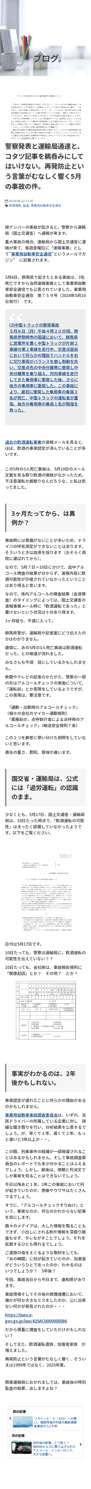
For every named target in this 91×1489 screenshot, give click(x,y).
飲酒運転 (15, 205)
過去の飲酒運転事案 (23, 442)
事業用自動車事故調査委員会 (31, 1115)
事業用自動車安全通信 (46, 205)
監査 (26, 205)
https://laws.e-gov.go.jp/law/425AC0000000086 (36, 1318)
